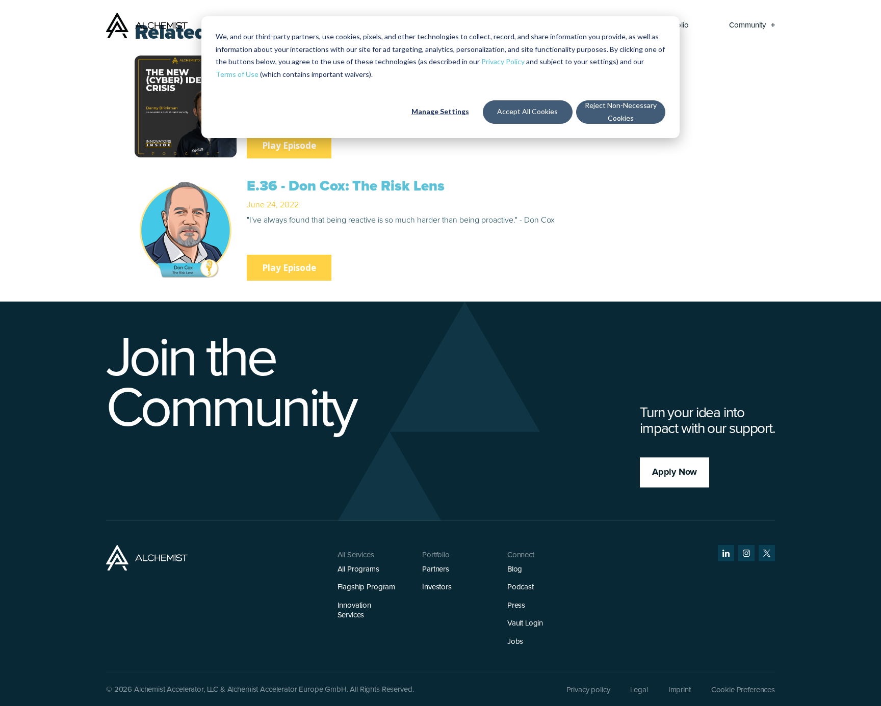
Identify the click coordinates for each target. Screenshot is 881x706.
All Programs (358, 569)
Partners (435, 569)
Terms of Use (237, 74)
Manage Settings (440, 111)
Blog (514, 569)
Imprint (679, 690)
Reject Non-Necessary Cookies (621, 111)
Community (748, 25)
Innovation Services (355, 610)
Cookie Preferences (743, 690)
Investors (437, 587)
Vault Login (525, 623)
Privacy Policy (503, 61)
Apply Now (674, 472)
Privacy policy (588, 690)
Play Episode (289, 145)
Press (516, 605)
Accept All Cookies (527, 111)
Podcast (520, 587)
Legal (638, 690)
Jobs (515, 641)
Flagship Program (367, 587)
